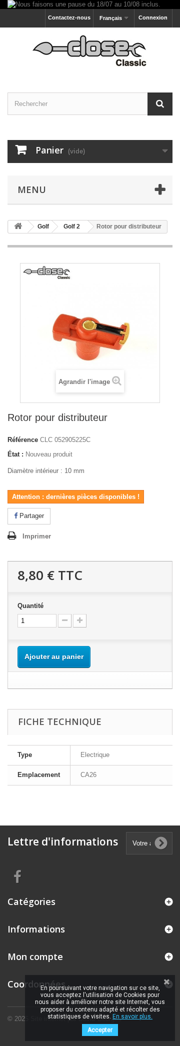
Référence (23, 440)
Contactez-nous (69, 17)
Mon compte (35, 956)
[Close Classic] (90, 51)
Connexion (153, 17)
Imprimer (36, 536)
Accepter (100, 1030)
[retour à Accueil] (18, 226)
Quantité (31, 606)
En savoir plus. (132, 1016)
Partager (31, 516)
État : (16, 454)
